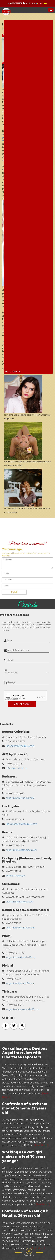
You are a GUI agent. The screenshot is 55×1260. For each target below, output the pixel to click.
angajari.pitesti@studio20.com (21, 957)
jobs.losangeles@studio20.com (21, 824)
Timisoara (9, 991)
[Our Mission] (45, 3)
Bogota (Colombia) (15, 732)
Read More (29, 1255)
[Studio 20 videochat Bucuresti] (37, 3)
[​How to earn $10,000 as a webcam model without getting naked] (23, 487)
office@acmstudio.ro (16, 768)
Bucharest (9, 776)
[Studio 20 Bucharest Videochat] (41, 3)
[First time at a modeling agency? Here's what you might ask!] (23, 394)
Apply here (30, 3)
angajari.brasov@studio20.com (21, 850)
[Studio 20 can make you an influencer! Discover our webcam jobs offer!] (23, 441)
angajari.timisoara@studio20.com (22, 1009)
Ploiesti (8, 965)
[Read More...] (41, 1145)
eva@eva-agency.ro (16, 876)
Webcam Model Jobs (14, 615)
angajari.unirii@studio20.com (20, 798)
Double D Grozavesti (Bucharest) (25, 910)
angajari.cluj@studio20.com (19, 902)
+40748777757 (16, 3)
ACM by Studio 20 (14, 754)
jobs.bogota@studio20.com (20, 746)
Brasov (7, 832)
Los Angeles (10, 806)
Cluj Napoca (10, 884)
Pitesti (6, 936)
